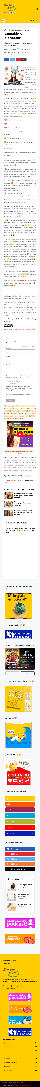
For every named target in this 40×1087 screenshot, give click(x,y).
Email (8, 348)
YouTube (30, 451)
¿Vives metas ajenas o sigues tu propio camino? (25, 886)
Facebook (8, 451)
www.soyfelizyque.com (11, 467)
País (8, 365)
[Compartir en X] (12, 59)
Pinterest (23, 451)
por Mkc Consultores (23, 1085)
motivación (8, 1070)
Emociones (7, 1043)
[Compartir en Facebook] (6, 59)
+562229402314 (10, 989)
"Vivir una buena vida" (19, 411)
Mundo (26, 30)
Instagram (15, 451)
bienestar (7, 1059)
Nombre (9, 356)
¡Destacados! (13, 879)
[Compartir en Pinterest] (18, 59)
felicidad (7, 1066)
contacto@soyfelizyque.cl (13, 986)
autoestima (8, 1055)
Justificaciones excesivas (23, 895)
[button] (3, 20)
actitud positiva (9, 1047)
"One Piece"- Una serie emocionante (15, 663)
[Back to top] (37, 1084)
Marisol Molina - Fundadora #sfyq (23, 296)
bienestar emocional (15, 30)
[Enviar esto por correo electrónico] (24, 59)
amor (6, 1051)
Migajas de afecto (24, 904)
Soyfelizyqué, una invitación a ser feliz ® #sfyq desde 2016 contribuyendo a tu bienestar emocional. (20, 981)
